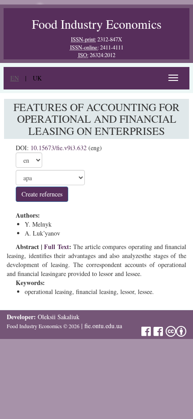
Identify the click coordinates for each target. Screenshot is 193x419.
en (14, 78)
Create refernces (42, 194)
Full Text (56, 246)
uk (37, 78)
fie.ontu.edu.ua (103, 325)
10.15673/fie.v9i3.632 (59, 147)
